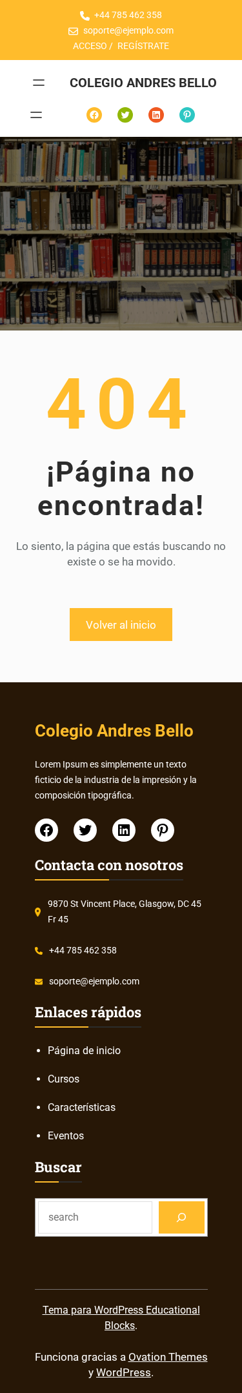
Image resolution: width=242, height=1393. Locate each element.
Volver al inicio (121, 624)
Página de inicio (84, 1050)
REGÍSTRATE (143, 46)
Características (82, 1107)
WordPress (123, 1372)
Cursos (63, 1079)
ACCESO (90, 46)
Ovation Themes (168, 1356)
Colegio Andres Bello (143, 82)
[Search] (182, 1217)
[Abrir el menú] (38, 82)
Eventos (66, 1136)
